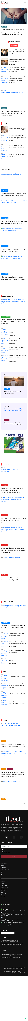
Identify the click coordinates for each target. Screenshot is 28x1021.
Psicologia (4, 892)
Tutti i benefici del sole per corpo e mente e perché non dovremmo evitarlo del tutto (17, 69)
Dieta (2, 894)
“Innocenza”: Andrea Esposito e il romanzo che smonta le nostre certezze (17, 51)
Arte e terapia (4, 885)
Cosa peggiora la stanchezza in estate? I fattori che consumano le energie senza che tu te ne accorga (17, 138)
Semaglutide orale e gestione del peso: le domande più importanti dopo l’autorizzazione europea (12, 32)
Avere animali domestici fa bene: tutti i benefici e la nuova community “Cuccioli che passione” (13, 550)
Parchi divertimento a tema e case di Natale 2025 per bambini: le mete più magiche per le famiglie (12, 774)
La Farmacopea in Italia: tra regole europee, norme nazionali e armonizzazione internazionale (12, 490)
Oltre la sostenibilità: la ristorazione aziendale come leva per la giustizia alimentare (12, 915)
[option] (14, 386)
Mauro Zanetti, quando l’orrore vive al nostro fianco (17, 677)
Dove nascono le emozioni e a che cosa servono (16, 651)
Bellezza (3, 881)
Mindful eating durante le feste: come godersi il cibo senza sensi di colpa (17, 330)
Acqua (2, 883)
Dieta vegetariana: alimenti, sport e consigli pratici (17, 339)
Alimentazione (13, 84)
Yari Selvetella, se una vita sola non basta (17, 694)
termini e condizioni (6, 852)
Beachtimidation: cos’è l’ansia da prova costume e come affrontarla (13, 250)
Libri (10, 56)
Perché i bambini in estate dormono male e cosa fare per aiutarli (16, 147)
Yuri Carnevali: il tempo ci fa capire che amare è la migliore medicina (16, 685)
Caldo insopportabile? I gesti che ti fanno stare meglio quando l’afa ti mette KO (13, 194)
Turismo (6, 420)
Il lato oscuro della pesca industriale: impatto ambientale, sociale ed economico (12, 580)
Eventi (4, 741)
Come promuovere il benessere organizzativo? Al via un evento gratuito (13, 803)
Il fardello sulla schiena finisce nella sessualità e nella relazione (17, 642)
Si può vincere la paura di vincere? (15, 659)
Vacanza (3, 896)
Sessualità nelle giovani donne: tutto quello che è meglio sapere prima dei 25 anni (13, 626)
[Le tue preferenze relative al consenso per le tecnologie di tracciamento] (25, 1018)
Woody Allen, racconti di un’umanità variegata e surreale (17, 702)
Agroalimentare (5, 891)
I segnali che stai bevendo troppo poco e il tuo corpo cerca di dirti (17, 129)
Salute (4, 26)
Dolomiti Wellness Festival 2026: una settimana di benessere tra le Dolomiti (13, 745)
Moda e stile (4, 887)
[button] (25, 2)
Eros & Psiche (5, 622)
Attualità (4, 485)
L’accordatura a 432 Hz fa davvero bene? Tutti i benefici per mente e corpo (14, 222)
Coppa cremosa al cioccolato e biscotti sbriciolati (17, 348)
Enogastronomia (5, 889)
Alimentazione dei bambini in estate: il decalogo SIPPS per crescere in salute (13, 278)
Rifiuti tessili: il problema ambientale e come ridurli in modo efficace (13, 910)
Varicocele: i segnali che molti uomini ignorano (16, 155)
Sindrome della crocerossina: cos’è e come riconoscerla (16, 634)
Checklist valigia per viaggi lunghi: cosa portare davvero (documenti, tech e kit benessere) (13, 520)
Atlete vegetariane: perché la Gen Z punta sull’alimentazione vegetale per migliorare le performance (17, 79)
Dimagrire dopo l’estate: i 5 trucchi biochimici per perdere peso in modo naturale (17, 357)
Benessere (12, 64)
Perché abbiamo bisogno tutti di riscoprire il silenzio (17, 60)
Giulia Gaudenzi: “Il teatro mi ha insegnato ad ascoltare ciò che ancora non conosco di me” (12, 906)
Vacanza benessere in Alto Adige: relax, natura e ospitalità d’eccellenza (13, 424)
